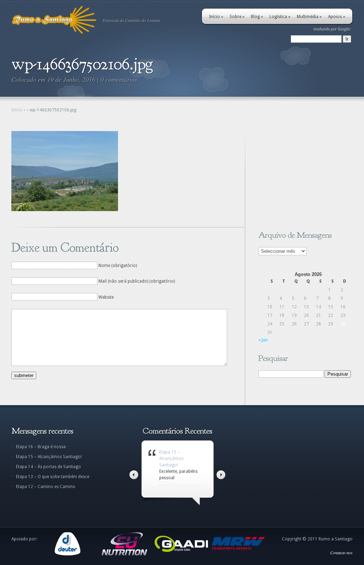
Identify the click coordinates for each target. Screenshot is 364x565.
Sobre (237, 16)
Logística (279, 16)
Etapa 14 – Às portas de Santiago (48, 466)
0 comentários (119, 79)
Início (216, 16)
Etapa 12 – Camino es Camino (45, 486)
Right (220, 474)
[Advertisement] (302, 175)
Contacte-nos (341, 552)
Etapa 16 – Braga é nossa (41, 446)
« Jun (263, 340)
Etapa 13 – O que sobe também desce (52, 476)
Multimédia (309, 16)
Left (133, 474)
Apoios (336, 16)
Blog (257, 16)
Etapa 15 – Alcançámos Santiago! (49, 456)
